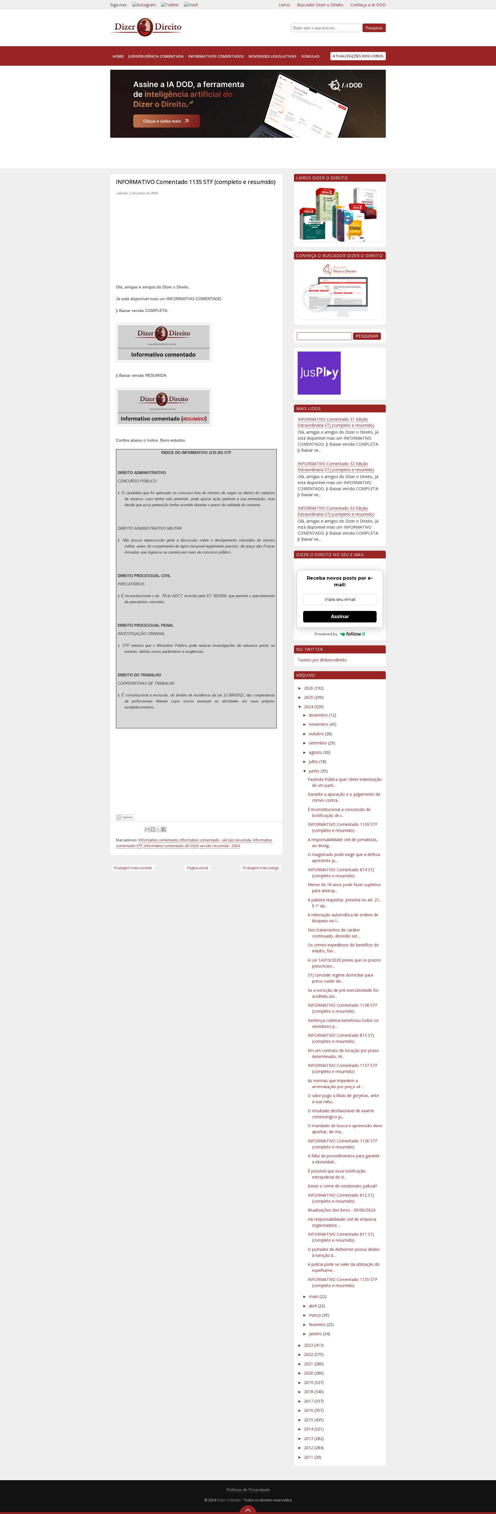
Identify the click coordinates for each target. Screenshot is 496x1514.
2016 (309, 1410)
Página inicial (197, 867)
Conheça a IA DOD (368, 4)
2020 (309, 1373)
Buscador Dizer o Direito (320, 4)
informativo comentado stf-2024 (171, 845)
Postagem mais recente (133, 867)
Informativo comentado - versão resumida (215, 840)
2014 (309, 1429)
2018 (309, 1391)
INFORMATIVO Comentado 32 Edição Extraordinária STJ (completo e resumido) (336, 466)
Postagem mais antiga (261, 867)
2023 (309, 1345)
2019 (309, 1382)
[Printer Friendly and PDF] (125, 818)
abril (313, 1306)
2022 (309, 1354)
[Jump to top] (248, 1509)
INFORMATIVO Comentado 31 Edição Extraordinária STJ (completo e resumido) (336, 422)
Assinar (340, 616)
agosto (316, 752)
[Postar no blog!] (153, 829)
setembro (318, 743)
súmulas (310, 56)
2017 (309, 1401)
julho (314, 761)
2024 (309, 706)
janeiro (316, 1333)
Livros (284, 4)
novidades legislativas (273, 56)
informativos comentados (216, 56)
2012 (309, 1447)
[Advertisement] (214, 152)
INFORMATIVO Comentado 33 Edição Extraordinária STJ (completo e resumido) (336, 511)
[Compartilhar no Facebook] (163, 829)
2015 (309, 1419)
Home (118, 56)
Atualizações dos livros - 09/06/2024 (341, 1210)
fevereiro (318, 1324)
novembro (319, 724)
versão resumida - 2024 (220, 845)
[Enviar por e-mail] (147, 829)
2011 (309, 1457)
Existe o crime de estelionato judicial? (342, 1186)
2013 (309, 1438)
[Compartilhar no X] (158, 829)
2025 (309, 697)
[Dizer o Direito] (146, 35)
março (315, 1315)
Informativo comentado (158, 840)
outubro (317, 733)
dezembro (319, 715)
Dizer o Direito (229, 1500)
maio (314, 1296)
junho (315, 771)
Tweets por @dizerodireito (322, 660)
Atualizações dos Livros (358, 56)
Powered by (326, 634)
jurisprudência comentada (156, 56)
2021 (309, 1364)
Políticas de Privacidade (248, 1489)
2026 (309, 688)
